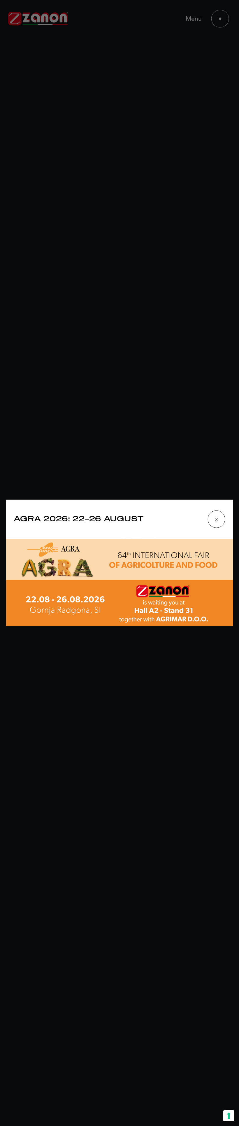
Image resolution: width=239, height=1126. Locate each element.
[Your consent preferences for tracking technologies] (228, 1115)
